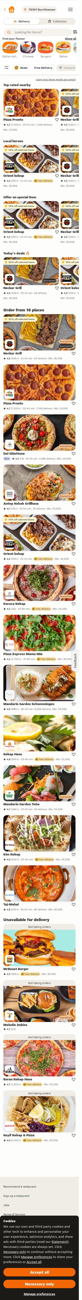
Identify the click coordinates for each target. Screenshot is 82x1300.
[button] (9, 9)
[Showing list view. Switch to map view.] (75, 32)
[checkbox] (11, 50)
